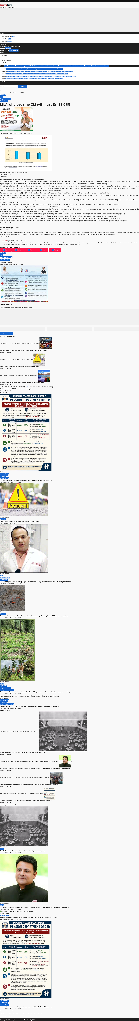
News (2, 33)
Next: (11, 264)
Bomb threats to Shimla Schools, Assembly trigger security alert (19, 731)
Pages (2, 52)
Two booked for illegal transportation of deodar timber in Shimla (19, 343)
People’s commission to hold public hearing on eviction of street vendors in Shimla (25, 777)
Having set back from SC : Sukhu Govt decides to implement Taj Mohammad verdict (30, 706)
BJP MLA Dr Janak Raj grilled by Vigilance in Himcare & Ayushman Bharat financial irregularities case (36, 582)
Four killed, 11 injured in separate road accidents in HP (16, 359)
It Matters (3, 44)
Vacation (32, 78)
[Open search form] (1, 84)
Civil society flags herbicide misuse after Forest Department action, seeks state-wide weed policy (35, 692)
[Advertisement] (69, 20)
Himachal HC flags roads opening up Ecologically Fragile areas (19, 375)
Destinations (37, 71)
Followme (39, 76)
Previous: (7, 262)
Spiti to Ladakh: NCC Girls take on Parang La (13, 387)
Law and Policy (4, 474)
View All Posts (4, 237)
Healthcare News (5, 577)
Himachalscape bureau (7, 134)
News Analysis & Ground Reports (10, 46)
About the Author (28, 179)
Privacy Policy (5, 55)
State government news (8, 36)
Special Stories (9, 50)
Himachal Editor (5, 482)
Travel (54, 66)
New (1, 97)
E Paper (2, 82)
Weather (5, 48)
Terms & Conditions (6, 58)
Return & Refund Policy (7, 60)
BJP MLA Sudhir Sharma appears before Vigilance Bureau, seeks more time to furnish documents (29, 761)
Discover (35, 73)
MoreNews (27, 1020)
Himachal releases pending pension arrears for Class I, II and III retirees (26, 480)
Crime (2, 575)
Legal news (7, 41)
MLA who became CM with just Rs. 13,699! (11, 179)
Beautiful (32, 69)
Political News (6, 38)
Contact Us (4, 62)
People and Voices (5, 99)
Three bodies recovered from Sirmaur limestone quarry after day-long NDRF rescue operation (34, 616)
